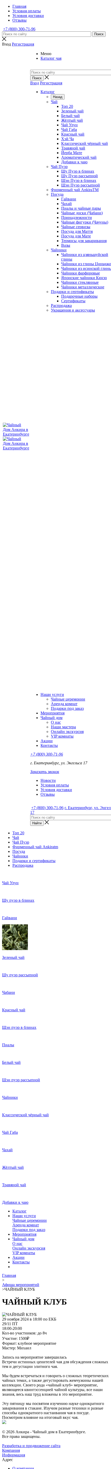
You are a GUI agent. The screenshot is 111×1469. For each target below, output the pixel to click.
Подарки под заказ (67, 708)
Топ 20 (67, 106)
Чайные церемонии (68, 699)
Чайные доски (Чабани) (82, 213)
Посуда (57, 194)
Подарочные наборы (79, 296)
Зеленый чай (72, 111)
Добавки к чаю (74, 162)
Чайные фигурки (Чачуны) (84, 222)
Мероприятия (53, 713)
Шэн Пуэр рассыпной (80, 185)
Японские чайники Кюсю (84, 278)
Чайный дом (51, 717)
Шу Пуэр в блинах (77, 171)
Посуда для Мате (76, 236)
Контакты (49, 745)
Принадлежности (76, 217)
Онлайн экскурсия (67, 731)
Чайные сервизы (75, 227)
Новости (48, 780)
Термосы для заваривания (84, 240)
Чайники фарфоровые (80, 273)
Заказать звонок (44, 771)
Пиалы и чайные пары (81, 208)
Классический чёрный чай (84, 143)
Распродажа (61, 305)
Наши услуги (52, 694)
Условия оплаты (55, 785)
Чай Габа (69, 129)
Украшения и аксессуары (73, 310)
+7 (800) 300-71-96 (19, 29)
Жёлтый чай (72, 120)
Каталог (48, 92)
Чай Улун (69, 125)
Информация (13, 1455)
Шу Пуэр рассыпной (79, 176)
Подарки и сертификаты (72, 291)
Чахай (66, 203)
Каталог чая (51, 58)
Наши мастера (63, 727)
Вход (34, 83)
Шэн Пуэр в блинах (78, 180)
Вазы (65, 245)
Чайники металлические (82, 287)
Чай (54, 102)
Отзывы (48, 794)
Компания (11, 1450)
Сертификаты (73, 301)
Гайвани (68, 199)
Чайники (59, 250)
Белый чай (70, 115)
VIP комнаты (62, 736)
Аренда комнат (64, 704)
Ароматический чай (79, 157)
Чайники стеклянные (80, 282)
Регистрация (51, 83)
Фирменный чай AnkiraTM (75, 190)
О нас (56, 722)
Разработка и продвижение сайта (31, 1446)
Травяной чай (73, 148)
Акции (47, 741)
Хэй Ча (67, 139)
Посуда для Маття (77, 231)
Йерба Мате (71, 153)
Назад (57, 97)
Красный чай (72, 134)
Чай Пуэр (59, 166)
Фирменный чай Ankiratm (35, 847)
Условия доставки (56, 789)
